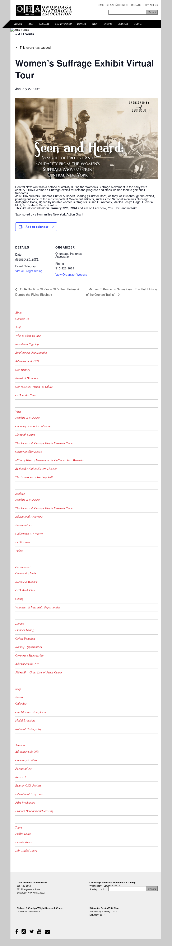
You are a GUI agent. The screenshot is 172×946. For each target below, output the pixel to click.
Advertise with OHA (27, 361)
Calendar (21, 703)
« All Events (24, 34)
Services (123, 24)
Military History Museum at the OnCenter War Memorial (49, 460)
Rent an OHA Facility (28, 785)
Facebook (99, 208)
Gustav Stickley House (28, 452)
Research (20, 777)
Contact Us (151, 5)
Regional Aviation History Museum (36, 468)
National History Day (28, 729)
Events (108, 24)
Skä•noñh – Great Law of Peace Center (38, 672)
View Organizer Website (71, 274)
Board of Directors (26, 378)
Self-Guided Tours (26, 851)
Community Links (25, 573)
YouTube (114, 208)
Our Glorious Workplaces (30, 712)
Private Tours (23, 842)
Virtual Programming (28, 271)
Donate (136, 5)
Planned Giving (24, 630)
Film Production (25, 802)
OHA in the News (25, 395)
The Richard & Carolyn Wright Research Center (44, 443)
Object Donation (25, 638)
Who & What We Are (28, 336)
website (132, 208)
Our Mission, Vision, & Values (34, 387)
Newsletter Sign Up (27, 344)
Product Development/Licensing (34, 811)
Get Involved (63, 24)
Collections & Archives (29, 534)
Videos (19, 551)
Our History (22, 370)
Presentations (23, 525)
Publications (22, 542)
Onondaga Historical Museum (33, 426)
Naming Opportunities (28, 647)
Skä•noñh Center (117, 5)
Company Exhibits (26, 760)
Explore (44, 24)
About (18, 24)
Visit (30, 24)
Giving (19, 599)
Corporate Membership (29, 655)
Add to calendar (36, 226)
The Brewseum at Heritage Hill (34, 477)
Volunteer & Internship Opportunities (37, 607)
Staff (18, 327)
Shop (95, 24)
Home (100, 5)
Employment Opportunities (31, 352)
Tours (138, 24)
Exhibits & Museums (27, 418)
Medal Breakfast (25, 720)
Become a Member (26, 582)
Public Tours (23, 834)
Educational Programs (29, 517)
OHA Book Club (25, 590)
